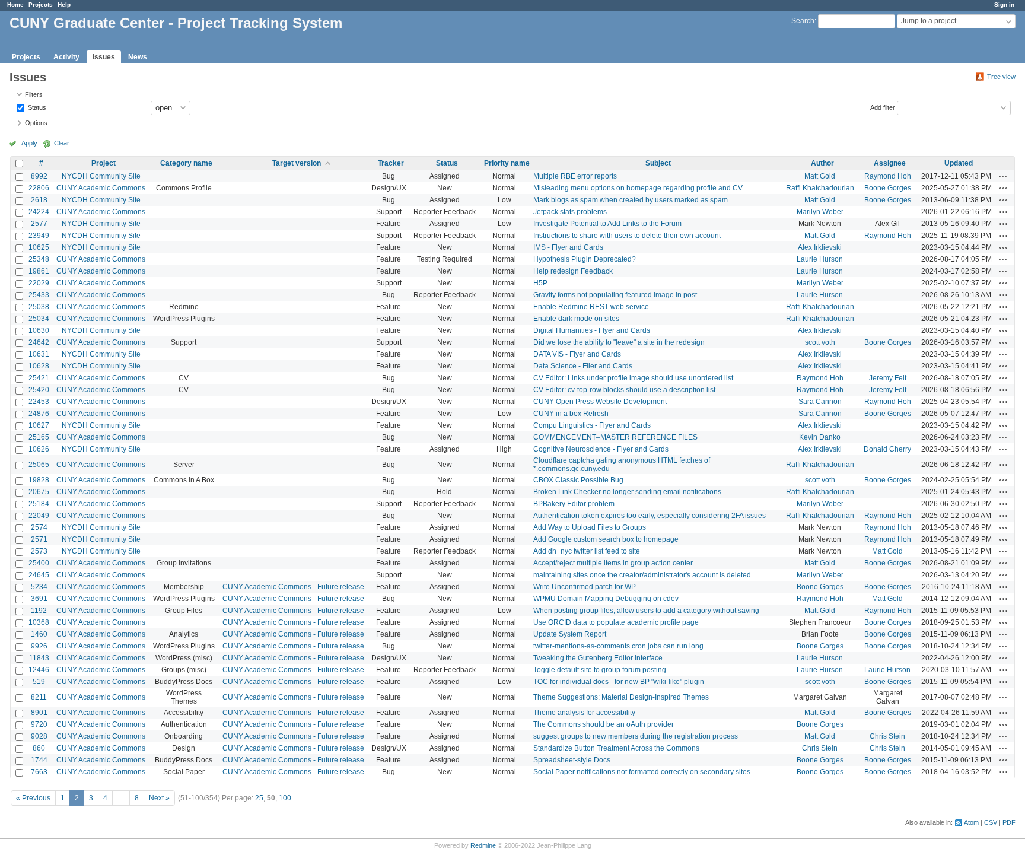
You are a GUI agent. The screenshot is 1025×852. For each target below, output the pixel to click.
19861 (38, 271)
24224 (38, 212)
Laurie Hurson (820, 259)
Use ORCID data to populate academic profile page (616, 622)
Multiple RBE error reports (575, 176)
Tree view (1001, 76)
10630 (38, 330)
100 (285, 798)
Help (64, 4)
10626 (38, 449)
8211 (39, 697)
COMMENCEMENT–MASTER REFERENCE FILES (615, 437)
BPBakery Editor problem (574, 504)
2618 (39, 200)
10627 (38, 425)
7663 (39, 772)
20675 (38, 492)
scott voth (820, 342)
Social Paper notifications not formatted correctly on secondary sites (641, 772)
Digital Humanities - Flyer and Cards (591, 330)
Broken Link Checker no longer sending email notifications (627, 492)
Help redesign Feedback (573, 271)
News (137, 57)
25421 (38, 378)
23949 (38, 235)
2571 (39, 539)
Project (103, 163)
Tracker (391, 163)
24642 (38, 342)
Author (822, 163)
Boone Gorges (887, 188)
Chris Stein (887, 736)
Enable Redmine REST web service (591, 307)
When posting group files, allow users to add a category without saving (646, 610)
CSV (990, 822)
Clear (61, 143)
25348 (38, 259)
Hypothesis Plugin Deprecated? (584, 259)
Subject (658, 163)
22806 (38, 188)
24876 (38, 413)
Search (802, 21)
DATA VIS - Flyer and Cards (577, 354)
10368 (38, 622)
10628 (38, 366)
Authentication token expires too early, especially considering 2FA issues (649, 515)
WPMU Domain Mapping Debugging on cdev (606, 599)
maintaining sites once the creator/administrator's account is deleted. (643, 575)
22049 (38, 515)
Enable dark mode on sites (576, 318)
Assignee (890, 163)
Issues (104, 57)
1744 (39, 760)
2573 (39, 551)
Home (15, 4)
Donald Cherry (887, 449)
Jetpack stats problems (570, 212)
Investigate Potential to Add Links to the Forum (607, 224)
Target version (296, 163)
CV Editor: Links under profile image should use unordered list (633, 378)
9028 (39, 736)
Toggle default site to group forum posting (599, 670)
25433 (38, 295)
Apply (29, 143)
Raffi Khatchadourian (820, 188)
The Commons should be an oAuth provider (603, 724)
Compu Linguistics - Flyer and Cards (592, 425)
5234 (39, 587)
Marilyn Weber (820, 212)
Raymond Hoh (887, 176)
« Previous (33, 798)
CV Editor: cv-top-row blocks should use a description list (624, 390)
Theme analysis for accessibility (584, 712)
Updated (958, 163)
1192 (39, 610)
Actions (1003, 176)
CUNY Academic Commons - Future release (293, 587)
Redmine (483, 845)
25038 (38, 307)
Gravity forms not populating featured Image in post (615, 295)
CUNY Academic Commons (100, 188)
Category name (186, 163)
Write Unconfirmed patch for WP (584, 587)
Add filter (882, 106)
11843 (39, 658)
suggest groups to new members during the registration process (635, 736)
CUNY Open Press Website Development (600, 402)
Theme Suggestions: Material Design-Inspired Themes (621, 697)
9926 (39, 646)
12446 (38, 670)
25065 (38, 464)
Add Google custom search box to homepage (606, 539)
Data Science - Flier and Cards (582, 366)
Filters (34, 94)
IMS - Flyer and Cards (568, 247)
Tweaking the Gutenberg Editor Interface (598, 658)
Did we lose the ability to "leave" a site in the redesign (619, 342)
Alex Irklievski (820, 247)
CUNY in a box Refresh (571, 413)
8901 (39, 712)
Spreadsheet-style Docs (571, 760)
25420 (38, 390)
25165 (38, 437)
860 (39, 748)
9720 (39, 724)
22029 (38, 283)
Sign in (1004, 4)
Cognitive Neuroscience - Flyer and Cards (601, 449)
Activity (66, 57)
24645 (38, 575)
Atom (971, 822)
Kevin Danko (820, 437)
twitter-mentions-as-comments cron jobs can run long (618, 646)
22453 (38, 402)
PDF (1009, 822)
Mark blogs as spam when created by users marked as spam (630, 200)
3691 (39, 599)
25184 (38, 504)
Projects (40, 4)
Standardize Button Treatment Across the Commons (616, 748)
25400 (38, 563)
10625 (38, 247)
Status (36, 106)
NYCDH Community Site (101, 176)
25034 (38, 318)
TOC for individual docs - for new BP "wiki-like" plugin (618, 682)
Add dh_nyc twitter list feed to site (586, 551)
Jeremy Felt (887, 378)
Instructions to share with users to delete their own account (627, 235)
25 (259, 798)
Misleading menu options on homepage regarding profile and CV (638, 188)
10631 (38, 354)
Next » (159, 798)
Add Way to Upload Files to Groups (589, 527)
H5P (540, 283)
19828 (38, 480)
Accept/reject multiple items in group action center (613, 563)
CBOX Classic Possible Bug (578, 480)
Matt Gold (819, 176)
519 (39, 682)
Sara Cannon (820, 402)
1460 (39, 634)
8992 (39, 176)
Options (36, 122)
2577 (39, 224)
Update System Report (569, 634)
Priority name (507, 163)
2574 (39, 527)
